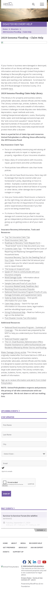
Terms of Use (37, 578)
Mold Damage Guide (13, 277)
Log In (33, 579)
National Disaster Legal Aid (16, 339)
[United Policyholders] (8, 4)
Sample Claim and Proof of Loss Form (20, 283)
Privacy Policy (26, 578)
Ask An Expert (37, 547)
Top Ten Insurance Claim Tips (17, 237)
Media (23, 543)
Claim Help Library (12, 303)
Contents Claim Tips (13, 248)
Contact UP (25, 579)
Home (5, 543)
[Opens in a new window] (10, 566)
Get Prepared (9, 547)
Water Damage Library (13, 352)
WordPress (34, 583)
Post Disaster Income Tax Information (21, 318)
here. (11, 88)
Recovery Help (35, 543)
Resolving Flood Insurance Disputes (20, 289)
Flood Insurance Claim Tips (16, 240)
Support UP (18, 552)
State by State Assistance (15, 298)
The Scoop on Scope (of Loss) (17, 269)
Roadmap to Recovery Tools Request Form (22, 243)
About (14, 543)
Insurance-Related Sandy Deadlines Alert (22, 286)
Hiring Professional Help (15, 312)
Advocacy (23, 547)
